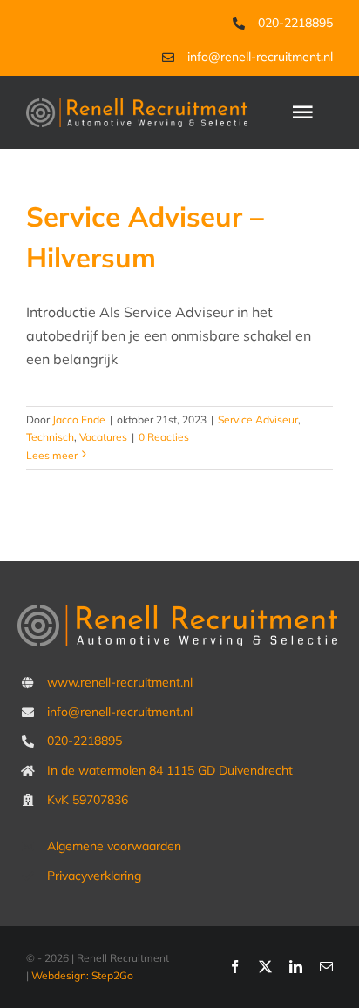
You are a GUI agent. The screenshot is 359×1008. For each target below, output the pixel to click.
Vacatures (103, 436)
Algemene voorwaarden (114, 846)
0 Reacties (164, 436)
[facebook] (234, 966)
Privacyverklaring (94, 875)
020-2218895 (295, 22)
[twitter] (265, 966)
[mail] (326, 966)
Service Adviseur (258, 419)
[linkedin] (295, 966)
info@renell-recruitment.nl (260, 56)
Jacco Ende (78, 419)
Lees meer (52, 455)
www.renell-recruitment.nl (120, 682)
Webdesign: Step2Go (82, 975)
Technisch (50, 436)
